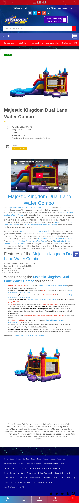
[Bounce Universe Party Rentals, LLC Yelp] (68, 494)
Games (21, 464)
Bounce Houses (15, 459)
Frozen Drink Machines (33, 464)
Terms (6, 482)
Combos (26, 459)
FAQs (61, 477)
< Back (7, 54)
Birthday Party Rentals (45, 473)
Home (6, 459)
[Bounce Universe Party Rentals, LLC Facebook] (51, 494)
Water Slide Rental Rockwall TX (14, 487)
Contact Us (66, 43)
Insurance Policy (52, 43)
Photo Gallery (22, 43)
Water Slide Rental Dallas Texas (20, 482)
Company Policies (10, 473)
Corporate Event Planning (63, 473)
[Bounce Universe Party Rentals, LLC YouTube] (62, 494)
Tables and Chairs (9, 468)
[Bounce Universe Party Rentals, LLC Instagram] (73, 494)
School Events (22, 477)
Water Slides (62, 459)
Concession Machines (50, 464)
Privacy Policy (70, 477)
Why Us (55, 477)
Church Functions (9, 477)
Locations (21, 473)
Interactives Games (10, 464)
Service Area (9, 43)
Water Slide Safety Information (52, 468)
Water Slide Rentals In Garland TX (43, 482)
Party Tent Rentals (34, 468)
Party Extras (22, 468)
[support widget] (73, 498)
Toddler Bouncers (49, 459)
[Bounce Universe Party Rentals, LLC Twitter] (57, 494)
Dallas (68, 424)
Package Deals (37, 43)
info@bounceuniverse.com (59, 8)
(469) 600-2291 (20, 8)
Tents (62, 464)
